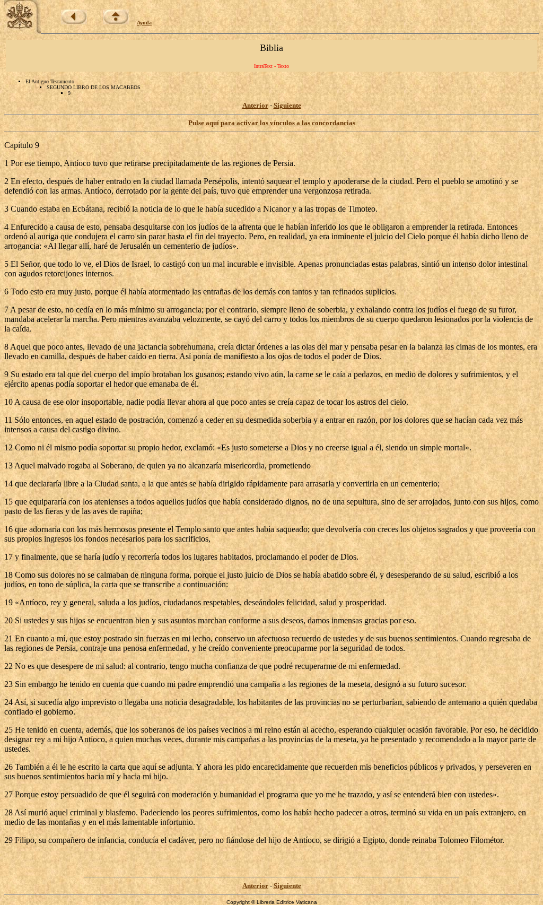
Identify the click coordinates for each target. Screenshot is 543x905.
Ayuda (144, 22)
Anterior (255, 105)
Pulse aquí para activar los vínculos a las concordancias (271, 123)
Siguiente (287, 105)
